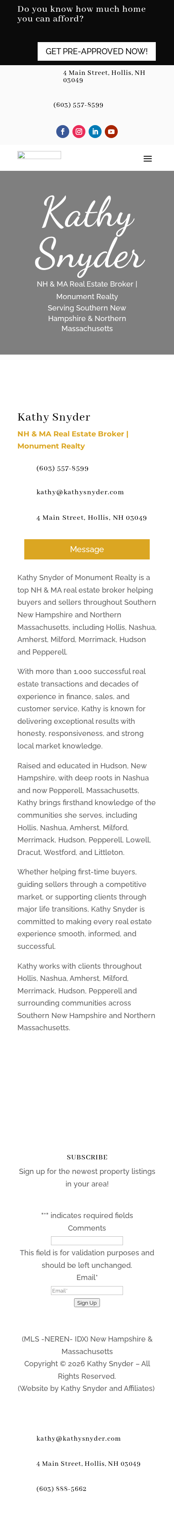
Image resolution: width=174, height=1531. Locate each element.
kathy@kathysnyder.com (80, 492)
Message (87, 549)
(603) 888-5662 (61, 1489)
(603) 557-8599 (78, 105)
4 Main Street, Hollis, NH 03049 (104, 77)
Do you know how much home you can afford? (81, 14)
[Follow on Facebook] (62, 131)
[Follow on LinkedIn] (95, 131)
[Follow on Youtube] (111, 131)
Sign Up (87, 1302)
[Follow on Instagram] (78, 131)
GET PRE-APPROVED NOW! (97, 51)
